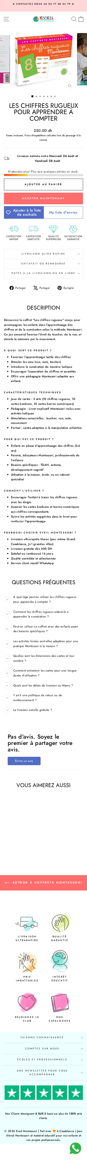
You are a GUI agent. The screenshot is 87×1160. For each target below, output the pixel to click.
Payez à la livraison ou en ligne (44, 273)
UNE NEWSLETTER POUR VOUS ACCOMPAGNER (42, 1072)
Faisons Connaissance (42, 1037)
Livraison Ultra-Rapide (43, 254)
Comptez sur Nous (42, 1048)
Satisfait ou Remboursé (43, 263)
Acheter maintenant (43, 198)
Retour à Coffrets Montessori (46, 882)
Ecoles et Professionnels (42, 1059)
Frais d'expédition (35, 135)
